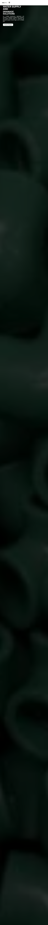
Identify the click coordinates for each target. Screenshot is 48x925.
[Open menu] (9, 2)
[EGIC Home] (4, 3)
